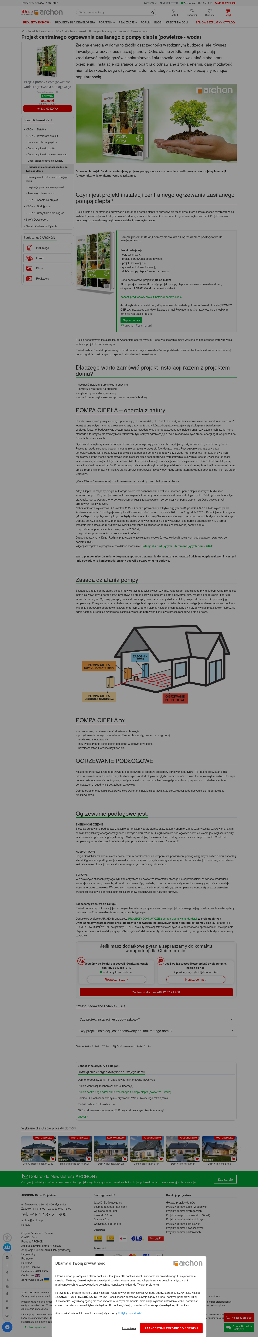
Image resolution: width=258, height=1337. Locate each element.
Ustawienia (129, 1328)
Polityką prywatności (130, 1313)
